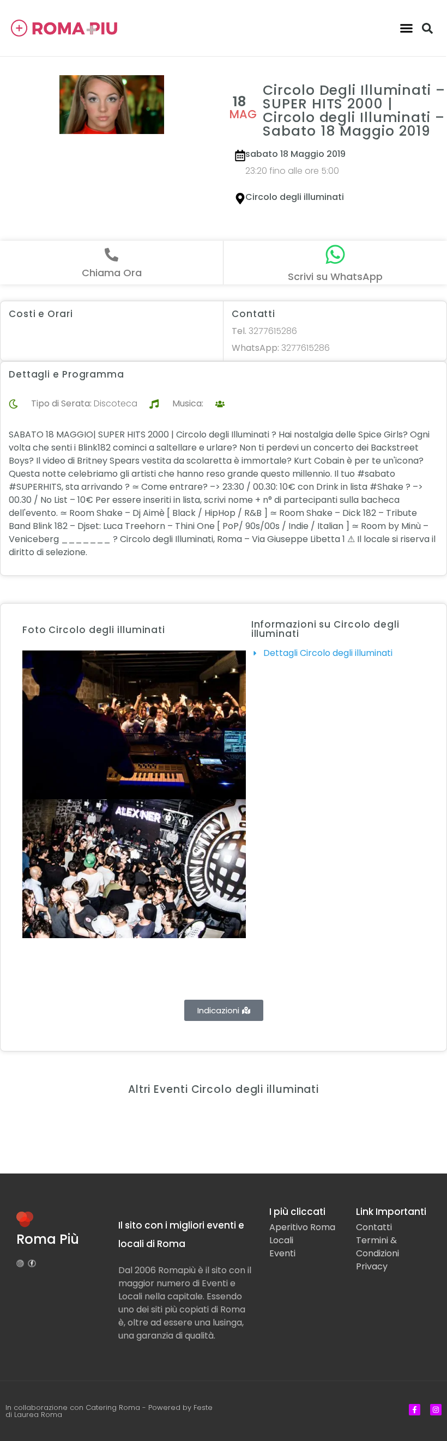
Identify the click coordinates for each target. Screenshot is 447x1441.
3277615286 (264, 331)
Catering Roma (113, 1407)
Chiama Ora (112, 272)
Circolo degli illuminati (294, 197)
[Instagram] (20, 1263)
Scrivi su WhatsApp (335, 276)
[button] (406, 28)
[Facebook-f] (31, 1263)
